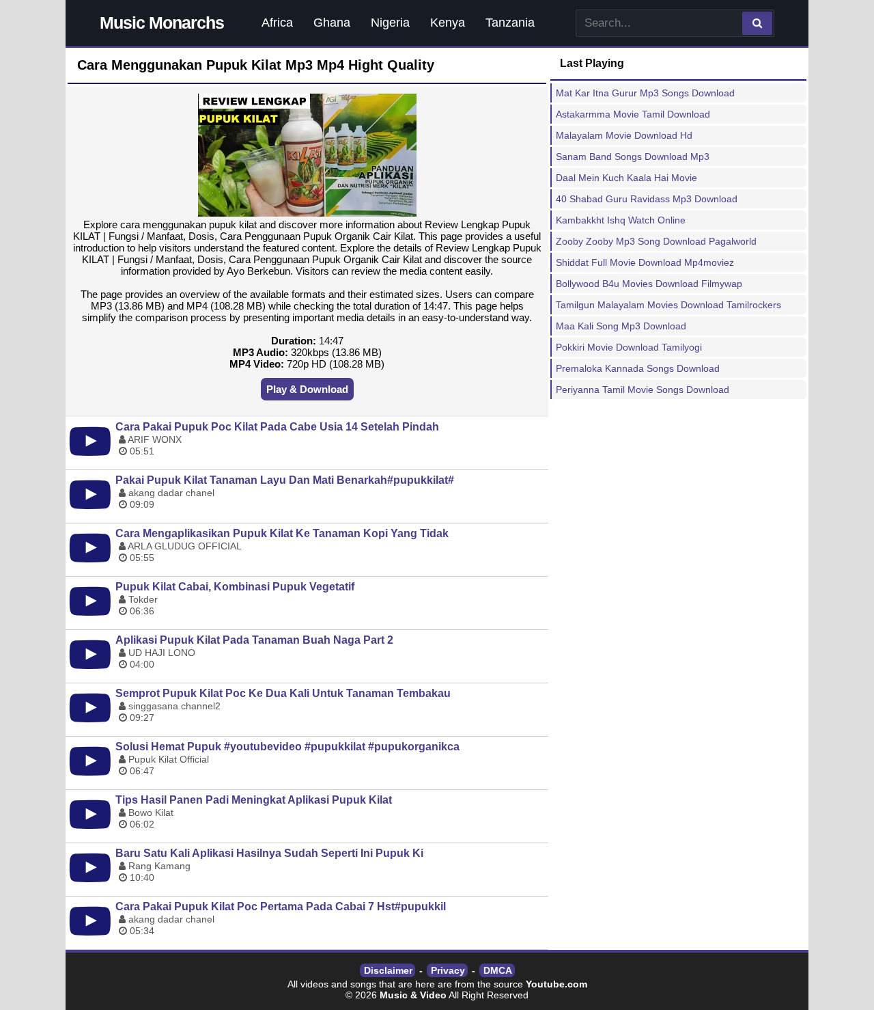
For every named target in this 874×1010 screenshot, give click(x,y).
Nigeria (390, 22)
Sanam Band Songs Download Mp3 (632, 156)
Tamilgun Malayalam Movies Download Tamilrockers (668, 304)
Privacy (448, 970)
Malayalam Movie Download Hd (624, 135)
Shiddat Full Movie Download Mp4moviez (645, 262)
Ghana (331, 22)
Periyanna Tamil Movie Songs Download (642, 389)
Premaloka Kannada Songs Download (638, 368)
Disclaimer (388, 970)
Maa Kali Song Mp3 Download (621, 325)
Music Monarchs (162, 22)
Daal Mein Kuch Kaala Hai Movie (626, 177)
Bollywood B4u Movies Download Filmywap (649, 283)
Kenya (447, 22)
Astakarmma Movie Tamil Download (633, 114)
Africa (277, 22)
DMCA (497, 970)
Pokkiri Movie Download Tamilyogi (629, 347)
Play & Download (307, 389)
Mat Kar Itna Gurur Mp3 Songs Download (645, 92)
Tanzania (510, 22)
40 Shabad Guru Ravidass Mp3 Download (646, 198)
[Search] (757, 23)
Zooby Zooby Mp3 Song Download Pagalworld (656, 241)
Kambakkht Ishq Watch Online (621, 220)
